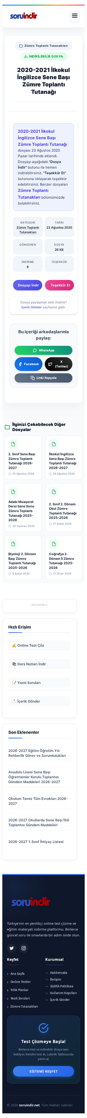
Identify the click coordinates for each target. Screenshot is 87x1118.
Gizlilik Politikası (59, 986)
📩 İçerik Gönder (26, 701)
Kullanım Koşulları (61, 993)
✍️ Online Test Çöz (28, 645)
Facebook (31, 364)
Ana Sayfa (16, 973)
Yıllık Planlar (18, 990)
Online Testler (19, 982)
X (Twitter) (61, 364)
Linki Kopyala (47, 378)
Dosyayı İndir (28, 285)
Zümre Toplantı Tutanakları (46, 46)
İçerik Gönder (31, 307)
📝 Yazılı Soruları (26, 682)
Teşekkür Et (60, 285)
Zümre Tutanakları (22, 1006)
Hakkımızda (56, 973)
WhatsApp (46, 350)
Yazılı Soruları (18, 998)
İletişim (53, 980)
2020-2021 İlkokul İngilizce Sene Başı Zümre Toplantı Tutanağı (42, 138)
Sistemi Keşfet (43, 1071)
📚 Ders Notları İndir (29, 664)
